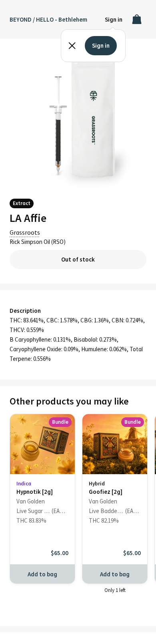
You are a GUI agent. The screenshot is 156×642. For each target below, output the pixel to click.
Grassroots (25, 232)
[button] (113, 19)
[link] (42, 489)
